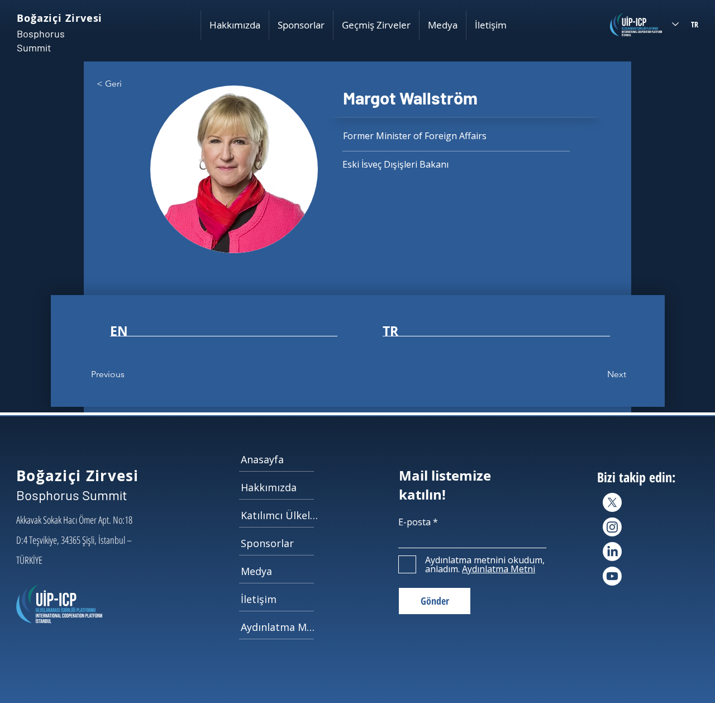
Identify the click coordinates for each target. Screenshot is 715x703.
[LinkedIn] (612, 551)
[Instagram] (612, 526)
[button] (235, 25)
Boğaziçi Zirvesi (59, 18)
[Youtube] (612, 576)
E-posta (414, 521)
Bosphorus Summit (71, 495)
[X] (612, 502)
